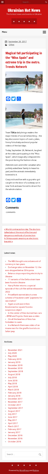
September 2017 (15, 408)
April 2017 (13, 423)
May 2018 (12, 383)
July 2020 (12, 353)
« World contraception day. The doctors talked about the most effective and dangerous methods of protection (22, 232)
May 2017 (12, 420)
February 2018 (14, 393)
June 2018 (12, 380)
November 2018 (15, 368)
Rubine (36, 470)
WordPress (24, 470)
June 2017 (12, 417)
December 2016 (15, 435)
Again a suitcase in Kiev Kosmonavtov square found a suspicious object (18, 307)
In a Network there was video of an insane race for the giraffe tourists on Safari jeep (22, 328)
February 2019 (14, 359)
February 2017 (14, 429)
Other (11, 44)
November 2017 (15, 402)
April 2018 (13, 386)
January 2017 (14, 432)
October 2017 (14, 405)
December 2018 (15, 365)
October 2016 (14, 441)
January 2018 (14, 396)
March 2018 (13, 390)
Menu (4, 32)
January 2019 (14, 362)
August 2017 (14, 411)
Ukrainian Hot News (24, 10)
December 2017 (15, 399)
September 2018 (15, 371)
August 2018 (14, 374)
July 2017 (12, 414)
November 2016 (15, 438)
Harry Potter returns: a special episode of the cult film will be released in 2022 (24, 288)
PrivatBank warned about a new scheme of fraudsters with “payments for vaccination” (23, 298)
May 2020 (12, 356)
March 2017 (13, 426)
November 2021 (15, 350)
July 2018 (12, 377)
